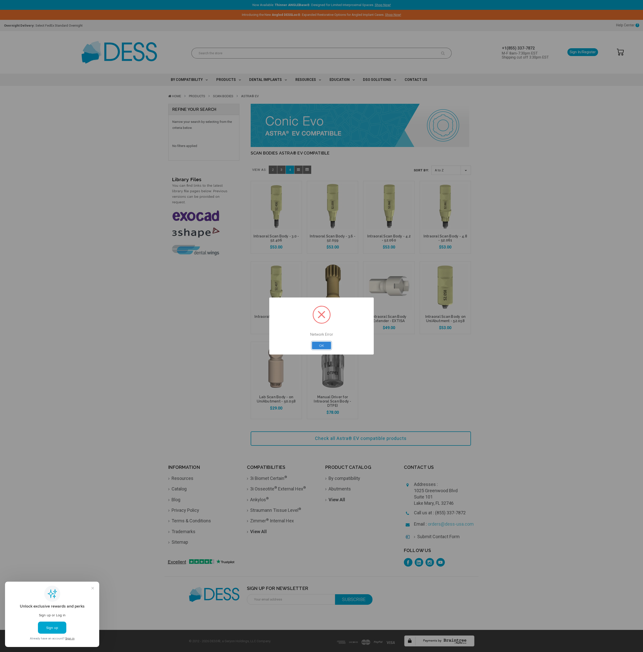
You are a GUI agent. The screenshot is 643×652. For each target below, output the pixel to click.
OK (321, 345)
